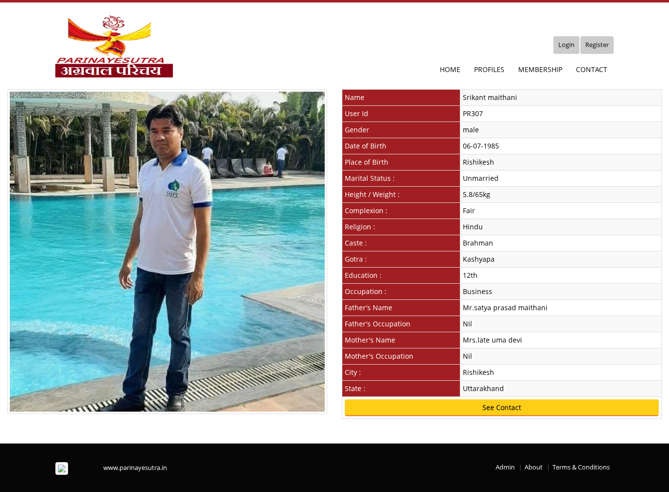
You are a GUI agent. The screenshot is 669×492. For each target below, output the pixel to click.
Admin (505, 467)
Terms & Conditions (581, 467)
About (534, 467)
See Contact (501, 407)
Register (597, 45)
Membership (540, 69)
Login (566, 45)
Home (450, 69)
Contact (591, 69)
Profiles (489, 69)
